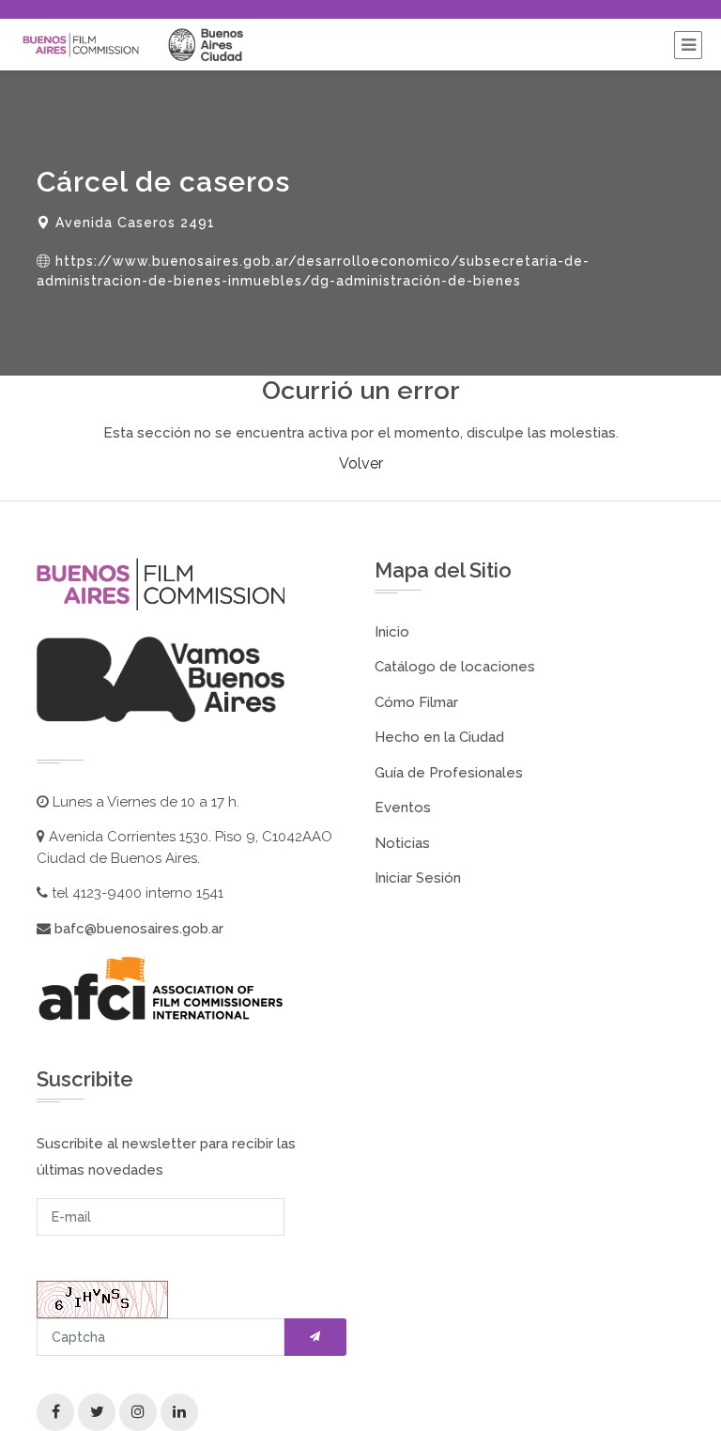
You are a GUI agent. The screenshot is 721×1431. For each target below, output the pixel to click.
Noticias (402, 843)
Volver (361, 463)
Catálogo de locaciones (455, 666)
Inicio (392, 631)
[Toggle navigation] (688, 45)
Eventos (403, 807)
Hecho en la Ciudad (439, 737)
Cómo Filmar (416, 702)
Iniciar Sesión (418, 877)
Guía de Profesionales (449, 772)
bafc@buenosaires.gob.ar (137, 928)
